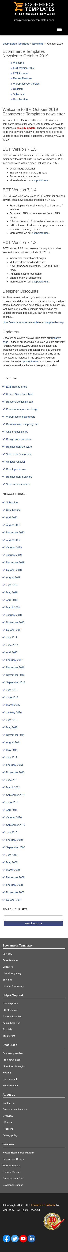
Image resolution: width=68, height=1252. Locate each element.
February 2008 (14, 884)
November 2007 (15, 892)
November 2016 (15, 674)
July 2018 (11, 584)
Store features (10, 960)
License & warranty (13, 986)
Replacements (10, 1085)
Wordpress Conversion (26, 83)
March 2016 (13, 704)
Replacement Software (19, 476)
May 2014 (11, 749)
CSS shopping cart (17, 431)
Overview (8, 1115)
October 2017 (14, 629)
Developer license (16, 469)
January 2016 (14, 712)
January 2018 (14, 614)
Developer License (13, 1184)
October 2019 (14, 547)
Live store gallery (12, 973)
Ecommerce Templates (16, 43)
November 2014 (15, 734)
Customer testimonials (15, 1109)
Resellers (8, 1128)
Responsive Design (13, 1159)
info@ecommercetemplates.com (34, 20)
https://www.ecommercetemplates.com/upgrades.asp (33, 322)
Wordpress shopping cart (20, 416)
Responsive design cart (19, 401)
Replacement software (19, 446)
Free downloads (11, 1059)
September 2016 (15, 682)
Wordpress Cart (11, 1165)
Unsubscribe (20, 99)
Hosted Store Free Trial (19, 394)
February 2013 (14, 764)
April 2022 (11, 517)
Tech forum (9, 1035)
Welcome (18, 62)
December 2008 (15, 877)
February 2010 (14, 839)
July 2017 (11, 637)
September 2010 (15, 824)
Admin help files (11, 1022)
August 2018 (13, 577)
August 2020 (13, 539)
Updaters (18, 88)
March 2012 (13, 787)
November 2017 (15, 622)
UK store (7, 1122)
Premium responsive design (22, 409)
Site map (7, 979)
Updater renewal (15, 461)
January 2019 (14, 554)
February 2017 (14, 659)
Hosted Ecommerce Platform (18, 1152)
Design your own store (19, 439)
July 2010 (11, 832)
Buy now (7, 953)
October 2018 (14, 569)
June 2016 (12, 697)
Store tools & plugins (14, 1066)
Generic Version (11, 1172)
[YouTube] (23, 1238)
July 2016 (11, 689)
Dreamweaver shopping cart (22, 424)
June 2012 (12, 779)
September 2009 (15, 847)
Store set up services (18, 484)
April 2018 (11, 599)
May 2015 (11, 727)
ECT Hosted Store (16, 386)
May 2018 (11, 592)
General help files (12, 1016)
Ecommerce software (43, 1205)
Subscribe (19, 94)
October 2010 (14, 817)
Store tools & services (18, 454)
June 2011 (12, 802)
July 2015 (11, 719)
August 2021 (13, 524)
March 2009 (13, 869)
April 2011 (11, 809)
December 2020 (15, 532)
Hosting (7, 1072)
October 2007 (14, 899)
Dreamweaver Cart (13, 1178)
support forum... (41, 180)
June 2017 (12, 644)
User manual (10, 1079)
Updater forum (29, 361)
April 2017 (11, 652)
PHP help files (10, 1010)
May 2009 (11, 862)
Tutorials (7, 1029)
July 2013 (11, 757)
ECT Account (20, 73)
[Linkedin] (31, 1238)
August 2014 (13, 742)
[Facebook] (6, 1238)
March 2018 (13, 607)
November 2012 (15, 772)
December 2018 (15, 562)
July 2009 (11, 854)
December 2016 (15, 667)
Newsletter (38, 43)
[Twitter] (15, 1238)
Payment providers (13, 1053)
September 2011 (15, 794)
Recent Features (22, 78)
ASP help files (10, 1003)
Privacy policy (10, 1135)
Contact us (8, 1103)
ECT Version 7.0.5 (23, 67)
